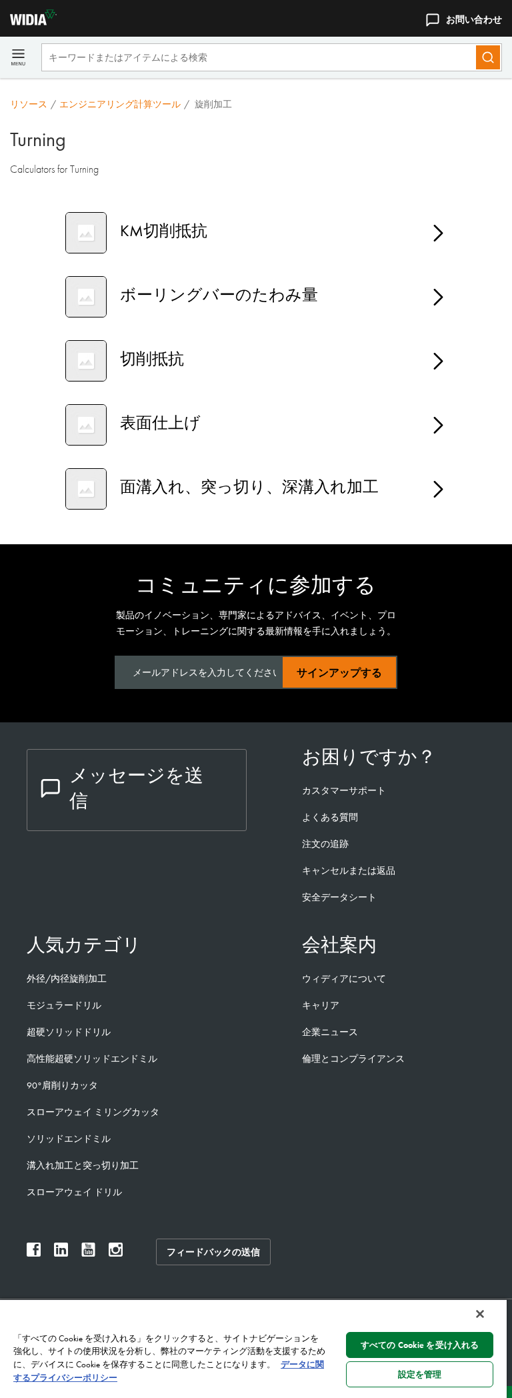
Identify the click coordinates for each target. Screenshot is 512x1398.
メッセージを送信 (136, 788)
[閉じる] (480, 1314)
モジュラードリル (64, 1005)
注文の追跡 (325, 844)
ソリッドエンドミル (69, 1139)
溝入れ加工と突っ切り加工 (83, 1165)
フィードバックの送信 (213, 1252)
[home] (28, 22)
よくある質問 (330, 817)
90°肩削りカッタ (62, 1085)
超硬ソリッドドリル (69, 1032)
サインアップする (339, 673)
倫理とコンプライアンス (353, 1059)
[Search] (488, 57)
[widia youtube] (88, 1253)
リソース (28, 104)
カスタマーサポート (345, 790)
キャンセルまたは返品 (348, 870)
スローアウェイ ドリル (74, 1192)
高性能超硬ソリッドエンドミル (92, 1059)
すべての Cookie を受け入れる (420, 1345)
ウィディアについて (344, 978)
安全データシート (339, 897)
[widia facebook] (34, 1253)
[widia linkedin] (61, 1253)
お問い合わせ (474, 19)
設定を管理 (420, 1374)
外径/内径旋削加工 (67, 978)
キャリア (320, 1005)
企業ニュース (330, 1032)
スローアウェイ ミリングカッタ (93, 1112)
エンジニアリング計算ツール (120, 104)
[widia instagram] (116, 1253)
